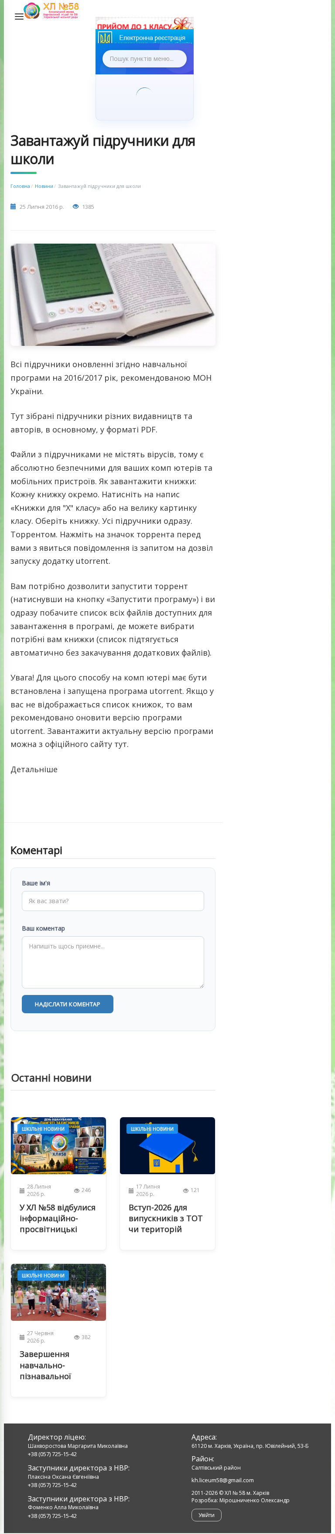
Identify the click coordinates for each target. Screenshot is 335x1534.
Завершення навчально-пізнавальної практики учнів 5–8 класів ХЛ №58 (58, 1365)
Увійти (206, 1515)
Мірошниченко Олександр (254, 1500)
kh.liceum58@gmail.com (222, 1480)
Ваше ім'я (36, 883)
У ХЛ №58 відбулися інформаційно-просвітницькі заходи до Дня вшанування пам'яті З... (58, 1218)
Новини (44, 186)
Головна (20, 186)
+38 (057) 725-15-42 (52, 1454)
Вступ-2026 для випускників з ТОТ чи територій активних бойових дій (166, 1218)
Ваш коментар (43, 928)
